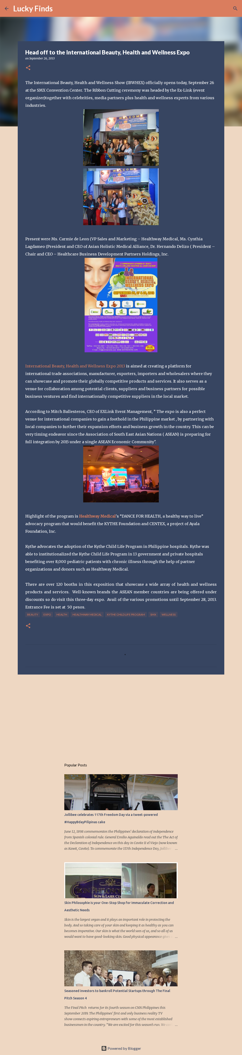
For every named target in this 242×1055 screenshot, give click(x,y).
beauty (32, 614)
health (61, 614)
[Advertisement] (121, 715)
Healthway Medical (87, 614)
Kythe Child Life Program (126, 614)
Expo (47, 614)
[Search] (59, 8)
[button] (28, 68)
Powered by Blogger (124, 1048)
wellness (169, 614)
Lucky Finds (33, 8)
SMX (153, 614)
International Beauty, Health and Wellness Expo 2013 (75, 366)
